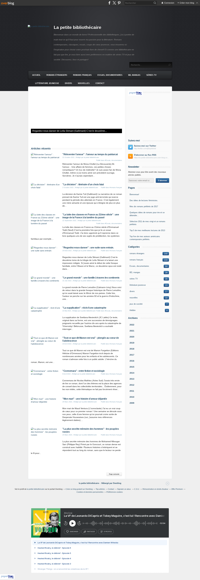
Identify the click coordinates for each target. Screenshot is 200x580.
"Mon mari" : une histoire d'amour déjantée (84, 399)
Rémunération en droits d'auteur (155, 489)
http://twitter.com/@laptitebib (145, 149)
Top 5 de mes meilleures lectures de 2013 (147, 230)
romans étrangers (56, 75)
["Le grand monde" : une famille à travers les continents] (45, 281)
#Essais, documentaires (113, 160)
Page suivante (114, 474)
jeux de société (136, 304)
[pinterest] (119, 3)
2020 (132, 337)
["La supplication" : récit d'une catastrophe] (45, 311)
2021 (132, 331)
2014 (132, 373)
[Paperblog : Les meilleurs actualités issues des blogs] (135, 95)
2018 (132, 349)
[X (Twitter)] (114, 3)
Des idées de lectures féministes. (144, 200)
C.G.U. (137, 489)
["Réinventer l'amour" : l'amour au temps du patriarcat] (45, 157)
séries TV (151, 75)
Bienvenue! (134, 194)
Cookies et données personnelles (90, 492)
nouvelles (84, 83)
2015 (132, 367)
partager (91, 531)
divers (68, 83)
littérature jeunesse (47, 83)
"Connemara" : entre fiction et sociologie (83, 371)
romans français (82, 75)
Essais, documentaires (110, 75)
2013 (132, 379)
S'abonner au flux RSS (145, 155)
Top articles (100, 489)
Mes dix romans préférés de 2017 (144, 206)
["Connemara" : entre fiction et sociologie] (45, 374)
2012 (132, 385)
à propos (108, 531)
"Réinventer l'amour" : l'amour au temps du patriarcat (90, 154)
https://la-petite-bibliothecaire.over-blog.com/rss (151, 158)
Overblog (117, 483)
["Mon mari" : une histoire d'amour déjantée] (45, 402)
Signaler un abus (124, 489)
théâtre (132, 310)
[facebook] (109, 3)
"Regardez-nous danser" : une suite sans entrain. (88, 247)
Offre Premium (177, 489)
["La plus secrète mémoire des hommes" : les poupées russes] (45, 435)
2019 (132, 343)
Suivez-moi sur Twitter (145, 146)
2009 (132, 403)
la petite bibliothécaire (36, 489)
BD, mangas (134, 75)
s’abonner (74, 531)
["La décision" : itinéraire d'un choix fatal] (45, 187)
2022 (132, 325)
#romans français (116, 187)
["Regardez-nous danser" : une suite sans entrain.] (76, 111)
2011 (132, 391)
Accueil (36, 75)
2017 (132, 355)
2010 (132, 397)
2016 (132, 361)
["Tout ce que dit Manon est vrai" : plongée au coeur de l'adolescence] (45, 344)
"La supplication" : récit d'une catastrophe (84, 308)
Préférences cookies (114, 492)
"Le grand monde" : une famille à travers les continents (90, 277)
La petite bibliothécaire (77, 27)
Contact (99, 83)
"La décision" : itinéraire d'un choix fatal (83, 184)
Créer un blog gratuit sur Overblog (79, 489)
